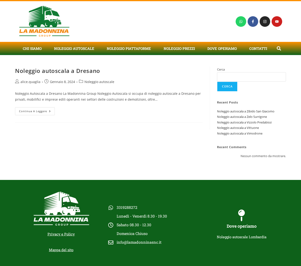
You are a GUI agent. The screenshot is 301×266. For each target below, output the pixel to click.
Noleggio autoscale (74, 48)
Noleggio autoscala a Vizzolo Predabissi (244, 122)
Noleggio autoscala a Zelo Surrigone (242, 117)
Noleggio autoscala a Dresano (57, 71)
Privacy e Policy (61, 234)
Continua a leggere (37, 110)
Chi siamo (32, 48)
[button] (279, 48)
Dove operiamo (222, 48)
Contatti (258, 48)
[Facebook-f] (253, 21)
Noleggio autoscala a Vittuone (238, 128)
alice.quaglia (30, 81)
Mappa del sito (61, 249)
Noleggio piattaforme (129, 48)
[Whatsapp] (241, 21)
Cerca (221, 69)
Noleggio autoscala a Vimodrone (239, 133)
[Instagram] (265, 21)
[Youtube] (277, 21)
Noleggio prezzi (179, 48)
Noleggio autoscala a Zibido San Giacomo (245, 111)
